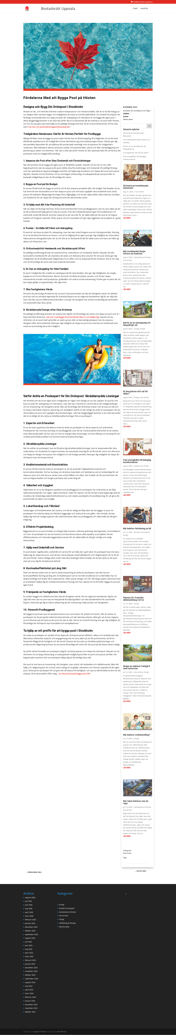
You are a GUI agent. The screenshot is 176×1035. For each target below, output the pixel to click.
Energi (136, 329)
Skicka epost (128, 119)
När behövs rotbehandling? (136, 735)
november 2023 (31, 1008)
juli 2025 (28, 942)
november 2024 (31, 971)
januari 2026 (30, 923)
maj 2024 (28, 986)
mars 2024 (29, 993)
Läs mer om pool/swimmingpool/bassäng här (49, 127)
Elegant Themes (40, 1031)
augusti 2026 (30, 897)
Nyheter (144, 9)
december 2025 (31, 927)
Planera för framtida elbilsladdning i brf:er (133, 598)
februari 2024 (30, 997)
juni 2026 (28, 905)
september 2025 (31, 934)
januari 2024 (30, 1001)
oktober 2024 (30, 975)
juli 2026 (28, 901)
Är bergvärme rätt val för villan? (135, 153)
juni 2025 (28, 945)
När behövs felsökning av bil (137, 528)
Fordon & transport (141, 532)
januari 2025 (30, 964)
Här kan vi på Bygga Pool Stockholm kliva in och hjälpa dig (72, 317)
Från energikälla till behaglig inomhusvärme (137, 461)
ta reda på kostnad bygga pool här (74, 673)
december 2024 (31, 967)
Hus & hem (139, 192)
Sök (149, 126)
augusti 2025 (30, 938)
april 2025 (29, 953)
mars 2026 (29, 916)
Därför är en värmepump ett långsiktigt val (136, 323)
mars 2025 (29, 956)
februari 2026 (30, 919)
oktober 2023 (30, 1012)
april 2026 (29, 912)
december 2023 (31, 1004)
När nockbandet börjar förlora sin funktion (134, 252)
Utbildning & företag (67, 923)
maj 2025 (28, 949)
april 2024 (29, 990)
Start (135, 9)
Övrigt (142, 329)
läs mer (127, 218)
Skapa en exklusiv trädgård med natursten (136, 667)
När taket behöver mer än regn (135, 802)
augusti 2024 (30, 982)
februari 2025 (30, 960)
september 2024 (31, 978)
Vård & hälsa (64, 927)
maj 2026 (28, 908)
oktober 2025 (30, 931)
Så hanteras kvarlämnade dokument (135, 186)
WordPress (61, 1031)
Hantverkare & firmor (142, 257)
